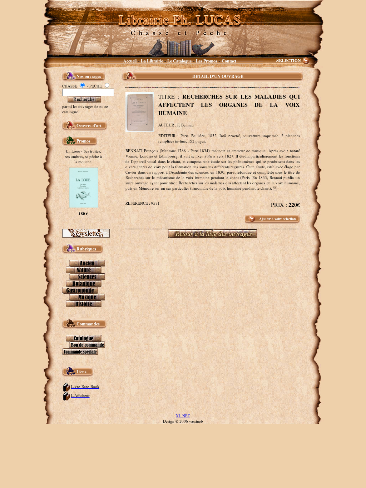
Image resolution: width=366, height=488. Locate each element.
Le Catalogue (180, 61)
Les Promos (206, 61)
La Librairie (152, 61)
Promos (83, 141)
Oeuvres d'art (89, 126)
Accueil (130, 61)
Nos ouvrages (88, 76)
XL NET (183, 415)
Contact (229, 61)
